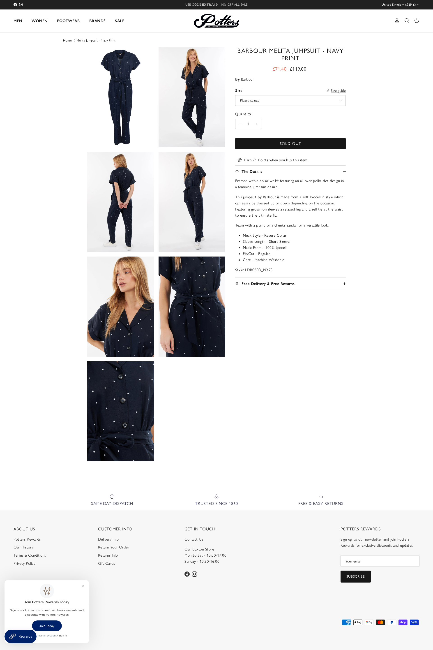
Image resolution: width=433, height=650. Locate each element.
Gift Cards (106, 563)
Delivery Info (108, 539)
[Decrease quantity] (239, 124)
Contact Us (193, 539)
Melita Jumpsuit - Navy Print (95, 40)
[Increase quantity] (257, 124)
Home (67, 40)
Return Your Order (113, 547)
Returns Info (108, 555)
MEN (18, 21)
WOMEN (40, 21)
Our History (23, 547)
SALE (119, 21)
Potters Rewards (27, 539)
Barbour (247, 79)
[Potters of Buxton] (216, 21)
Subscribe (355, 576)
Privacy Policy (24, 563)
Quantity (243, 114)
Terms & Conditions (30, 555)
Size (238, 90)
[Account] (396, 20)
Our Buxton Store (199, 549)
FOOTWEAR (68, 21)
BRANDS (97, 21)
